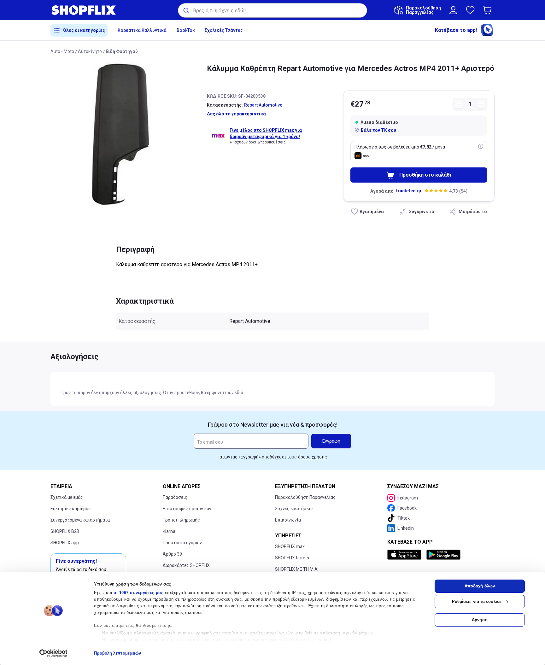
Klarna (169, 531)
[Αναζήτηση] (185, 10)
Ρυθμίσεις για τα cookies (476, 601)
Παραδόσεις (175, 497)
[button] (489, 10)
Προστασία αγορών (182, 542)
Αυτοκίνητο (90, 51)
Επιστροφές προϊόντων (187, 508)
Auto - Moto (62, 51)
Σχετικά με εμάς (66, 497)
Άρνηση (480, 619)
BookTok (186, 30)
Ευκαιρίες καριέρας (70, 508)
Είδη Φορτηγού (122, 51)
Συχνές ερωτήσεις (294, 508)
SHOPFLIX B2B (64, 531)
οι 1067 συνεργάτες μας (138, 592)
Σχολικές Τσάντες (224, 30)
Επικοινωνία (288, 519)
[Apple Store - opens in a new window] (405, 554)
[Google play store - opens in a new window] (443, 554)
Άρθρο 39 (172, 554)
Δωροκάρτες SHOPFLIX (186, 565)
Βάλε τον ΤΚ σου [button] (378, 130)
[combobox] (272, 10)
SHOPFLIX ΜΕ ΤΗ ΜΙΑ (296, 569)
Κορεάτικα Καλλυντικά (142, 30)
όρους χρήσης (312, 456)
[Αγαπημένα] (470, 10)
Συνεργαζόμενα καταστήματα (80, 519)
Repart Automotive (263, 105)
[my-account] (453, 10)
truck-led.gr (409, 190)
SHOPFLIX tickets (292, 557)
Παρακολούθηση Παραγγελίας (305, 497)
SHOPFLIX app (64, 542)
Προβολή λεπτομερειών (117, 653)
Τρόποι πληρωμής (181, 519)
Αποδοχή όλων (480, 586)
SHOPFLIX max (290, 546)
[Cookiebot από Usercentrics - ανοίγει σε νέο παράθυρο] (53, 653)
